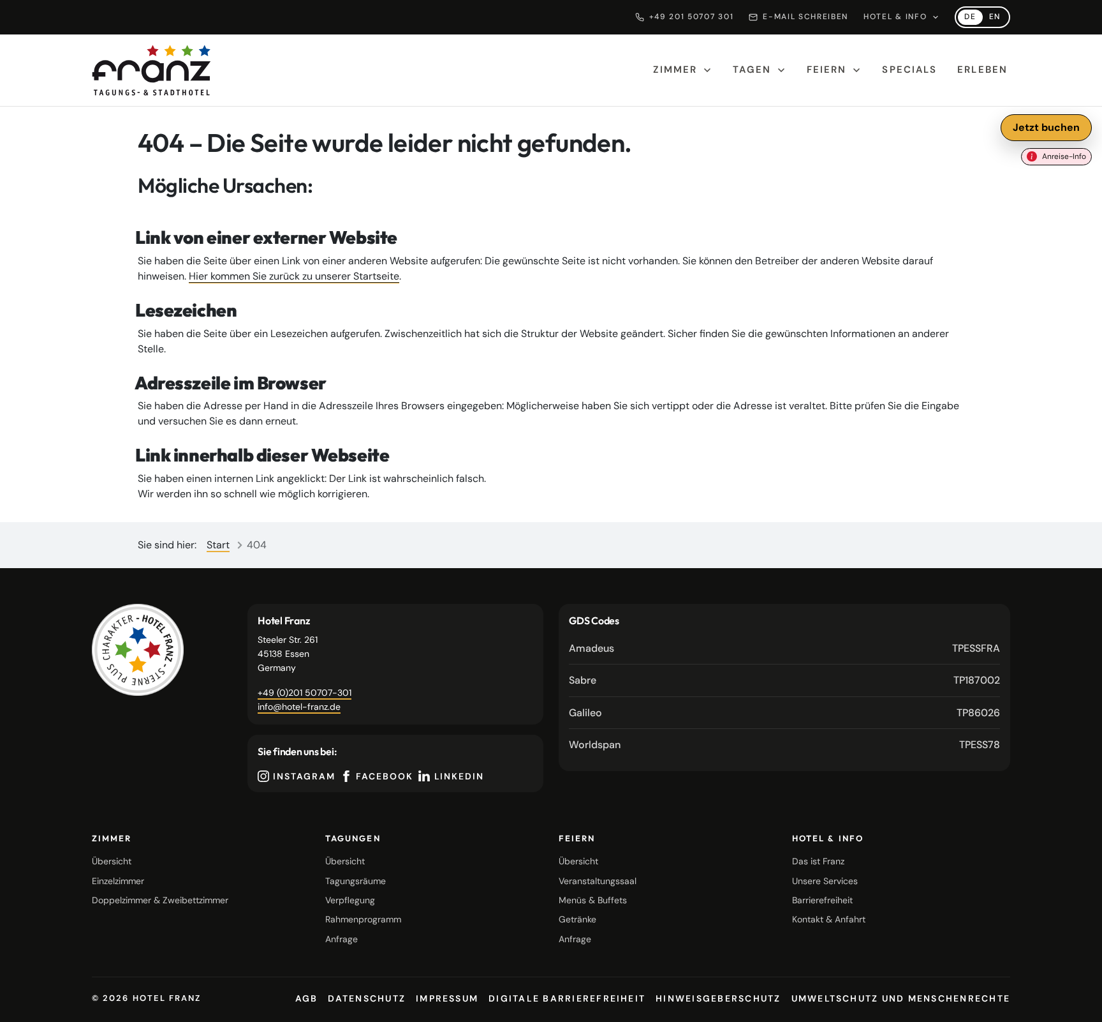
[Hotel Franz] (138, 650)
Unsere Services (825, 881)
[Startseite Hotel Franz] (151, 70)
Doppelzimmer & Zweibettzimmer (160, 900)
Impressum (447, 998)
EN (998, 18)
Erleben (982, 69)
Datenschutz (367, 998)
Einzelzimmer (118, 881)
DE (973, 18)
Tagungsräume (355, 881)
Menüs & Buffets (593, 900)
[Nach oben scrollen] (1076, 1001)
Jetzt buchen (1046, 127)
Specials (909, 69)
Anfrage (341, 939)
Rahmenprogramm (363, 919)
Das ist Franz (818, 861)
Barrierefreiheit (822, 900)
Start (218, 545)
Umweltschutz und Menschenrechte (900, 998)
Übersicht (111, 861)
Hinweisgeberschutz (718, 998)
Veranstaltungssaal (597, 881)
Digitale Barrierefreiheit (567, 998)
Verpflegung (350, 900)
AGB (306, 998)
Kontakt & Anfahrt (828, 919)
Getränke (577, 919)
